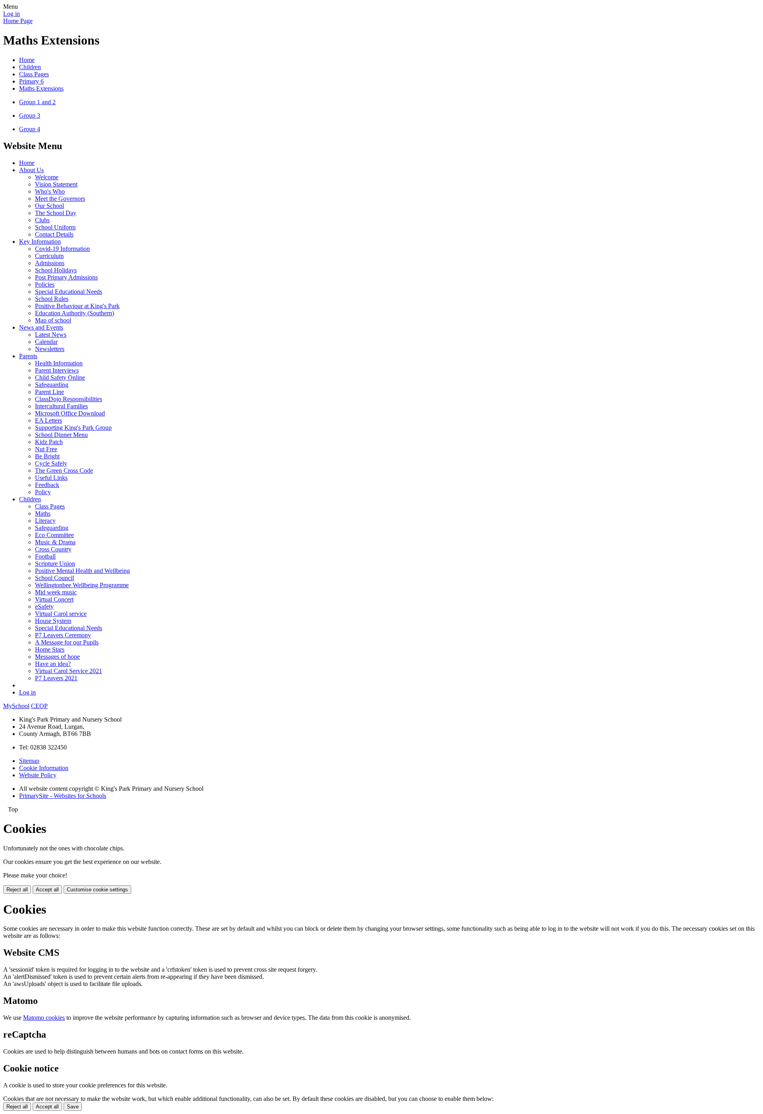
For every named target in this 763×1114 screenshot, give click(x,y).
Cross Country (53, 549)
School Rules (51, 298)
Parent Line (49, 391)
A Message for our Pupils (67, 642)
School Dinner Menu (61, 434)
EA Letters (48, 420)
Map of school (53, 320)
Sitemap (29, 760)
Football (45, 556)
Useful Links (51, 477)
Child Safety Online (60, 377)
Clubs (42, 220)
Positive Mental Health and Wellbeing (82, 570)
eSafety (44, 606)
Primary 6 (31, 81)
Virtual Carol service (61, 613)
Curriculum (49, 255)
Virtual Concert (54, 599)
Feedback (47, 484)
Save (73, 1107)
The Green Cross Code (64, 470)
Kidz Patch (49, 442)
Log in (11, 13)
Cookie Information (43, 768)
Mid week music (56, 592)
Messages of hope (57, 656)
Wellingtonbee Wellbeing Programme (82, 585)
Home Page (18, 20)
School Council (54, 577)
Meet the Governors (60, 198)
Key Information (40, 241)
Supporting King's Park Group (73, 427)
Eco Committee (54, 535)
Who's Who (50, 191)
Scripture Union (55, 563)
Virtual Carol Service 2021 (68, 671)
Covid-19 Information (62, 248)
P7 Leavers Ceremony (63, 635)
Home (27, 59)
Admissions (49, 263)
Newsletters (49, 348)
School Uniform (55, 227)
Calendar (46, 341)
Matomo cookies (44, 1017)
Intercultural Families (61, 406)
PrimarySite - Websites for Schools (62, 795)
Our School (49, 205)
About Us (31, 170)
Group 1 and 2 (37, 102)
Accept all (47, 890)
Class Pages (34, 74)
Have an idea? (53, 663)
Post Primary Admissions (66, 277)
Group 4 (29, 129)
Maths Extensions (41, 88)
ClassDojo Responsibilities (68, 399)
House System (53, 620)
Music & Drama (55, 542)
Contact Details (54, 234)
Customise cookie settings (97, 890)
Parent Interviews (57, 370)
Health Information (59, 363)
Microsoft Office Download (70, 413)
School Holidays (56, 270)
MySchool (16, 706)
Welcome (46, 177)
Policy (43, 492)
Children (30, 67)
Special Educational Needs (68, 291)
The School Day (55, 213)
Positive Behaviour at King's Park (77, 306)
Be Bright (47, 456)
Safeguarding (51, 384)
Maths (42, 513)
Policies (44, 284)
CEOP (39, 706)
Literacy (45, 520)
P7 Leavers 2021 (56, 678)
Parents (28, 356)
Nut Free (46, 449)
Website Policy (37, 775)
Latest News (50, 334)
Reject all (17, 890)
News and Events (41, 327)
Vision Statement (56, 184)
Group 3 (29, 115)
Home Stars (49, 649)
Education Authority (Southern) (74, 313)
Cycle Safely (51, 463)
